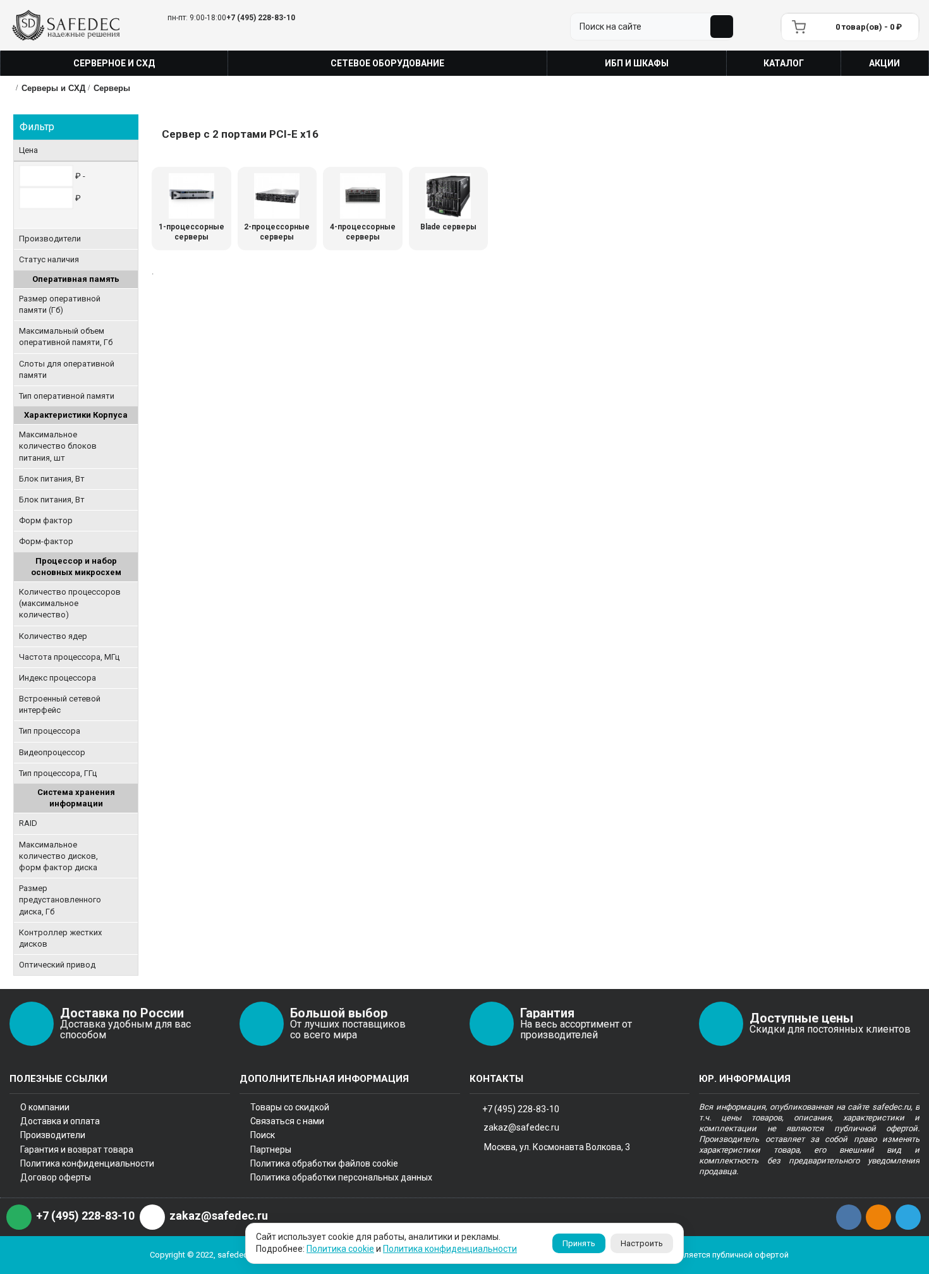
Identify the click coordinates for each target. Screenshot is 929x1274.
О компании (45, 1107)
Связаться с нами (287, 1121)
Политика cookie (340, 1249)
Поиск (262, 1135)
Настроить (642, 1243)
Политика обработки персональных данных (341, 1177)
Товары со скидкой (289, 1107)
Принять (578, 1243)
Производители (52, 1135)
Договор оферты (55, 1177)
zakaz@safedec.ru (521, 1127)
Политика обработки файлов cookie (324, 1163)
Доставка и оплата (60, 1121)
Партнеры (270, 1149)
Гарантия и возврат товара (76, 1149)
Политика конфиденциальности (87, 1163)
